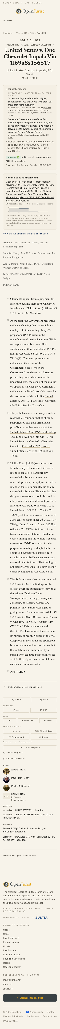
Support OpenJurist (30, 997)
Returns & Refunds (13, 1016)
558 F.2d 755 (26, 436)
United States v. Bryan (31, 524)
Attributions (33, 1016)
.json (19, 856)
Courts (6, 946)
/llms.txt (7, 984)
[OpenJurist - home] (30, 11)
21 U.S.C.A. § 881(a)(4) (24, 463)
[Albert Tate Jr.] (6, 771)
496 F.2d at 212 (31, 446)
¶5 (8, 579)
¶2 (8, 320)
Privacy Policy (10, 1021)
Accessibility (34, 1012)
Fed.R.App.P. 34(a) (17, 686)
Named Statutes (11, 954)
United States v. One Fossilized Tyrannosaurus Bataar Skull (30, 112)
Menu (10, 21)
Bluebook (48, 721)
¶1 (8, 298)
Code (6, 934)
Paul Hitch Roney (20, 778)
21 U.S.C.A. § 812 (26, 353)
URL (10, 721)
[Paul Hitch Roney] (6, 779)
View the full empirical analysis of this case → (27, 233)
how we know (20, 161)
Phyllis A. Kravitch (20, 786)
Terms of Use (50, 1016)
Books (6, 963)
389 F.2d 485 (35, 451)
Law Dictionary (11, 938)
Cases (6, 930)
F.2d (32, 33)
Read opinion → (18, 800)
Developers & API (12, 980)
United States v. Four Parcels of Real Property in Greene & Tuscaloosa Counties (30, 188)
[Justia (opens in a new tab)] (41, 917)
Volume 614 (21, 33)
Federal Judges (11, 942)
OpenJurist (8, 33)
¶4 (8, 463)
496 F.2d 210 (18, 405)
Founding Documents (14, 958)
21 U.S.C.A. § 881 (37, 308)
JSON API (8, 988)
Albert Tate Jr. (18, 769)
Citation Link (27, 721)
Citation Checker (12, 967)
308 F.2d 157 (35, 510)
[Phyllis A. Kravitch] (6, 788)
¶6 (8, 671)
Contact (51, 1012)
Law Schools (9, 950)
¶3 (8, 412)
